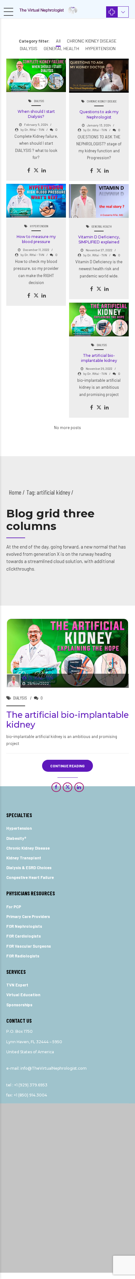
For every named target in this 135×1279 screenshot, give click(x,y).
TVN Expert (17, 984)
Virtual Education (23, 994)
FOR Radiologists (22, 955)
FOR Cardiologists (23, 936)
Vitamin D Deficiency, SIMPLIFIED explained (99, 239)
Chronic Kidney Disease (28, 848)
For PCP (13, 906)
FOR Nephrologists (24, 926)
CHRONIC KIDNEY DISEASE (102, 101)
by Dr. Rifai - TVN (32, 129)
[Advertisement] (67, 1163)
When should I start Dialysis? (36, 114)
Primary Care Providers (28, 916)
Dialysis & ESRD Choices (28, 867)
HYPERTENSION (39, 226)
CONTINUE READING (67, 766)
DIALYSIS (39, 101)
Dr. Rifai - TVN (41, 678)
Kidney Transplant (23, 857)
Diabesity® (16, 838)
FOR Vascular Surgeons (28, 946)
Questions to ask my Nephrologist (99, 114)
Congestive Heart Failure (30, 877)
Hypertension (19, 828)
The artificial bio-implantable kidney (99, 358)
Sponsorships (19, 1004)
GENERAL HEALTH (102, 226)
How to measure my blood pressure (36, 239)
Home (15, 492)
